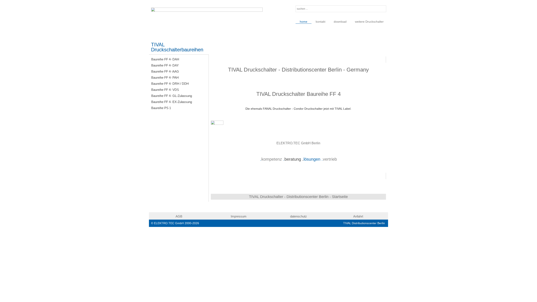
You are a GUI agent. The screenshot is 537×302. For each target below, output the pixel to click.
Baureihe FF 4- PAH (165, 77)
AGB (179, 216)
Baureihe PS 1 (161, 108)
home (303, 21)
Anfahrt (358, 216)
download (340, 21)
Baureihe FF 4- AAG (165, 71)
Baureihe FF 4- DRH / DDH (170, 83)
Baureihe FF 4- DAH (165, 59)
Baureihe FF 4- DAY (165, 65)
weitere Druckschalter (369, 21)
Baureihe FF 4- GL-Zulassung (171, 96)
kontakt (320, 21)
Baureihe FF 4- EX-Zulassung (171, 102)
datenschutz (298, 216)
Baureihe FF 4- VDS (165, 89)
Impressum (238, 216)
